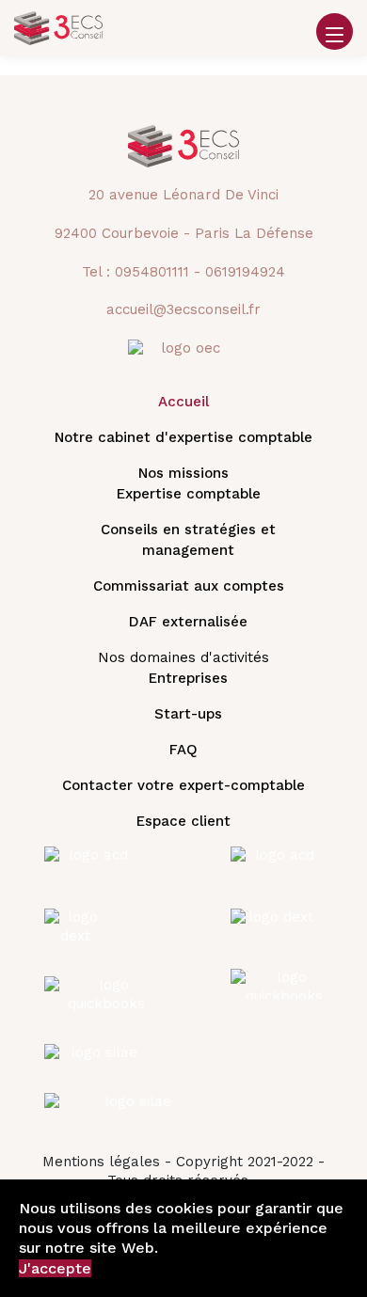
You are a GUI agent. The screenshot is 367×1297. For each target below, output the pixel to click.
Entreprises (188, 678)
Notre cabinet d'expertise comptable (183, 437)
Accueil (183, 401)
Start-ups (188, 713)
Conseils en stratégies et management (188, 540)
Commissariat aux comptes (188, 585)
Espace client (183, 821)
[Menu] (334, 41)
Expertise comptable (189, 493)
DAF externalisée (188, 621)
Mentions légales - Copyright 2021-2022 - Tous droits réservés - (183, 1171)
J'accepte (55, 1268)
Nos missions (183, 473)
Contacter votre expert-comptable (183, 785)
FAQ (183, 749)
